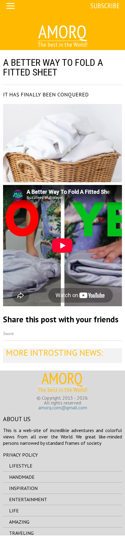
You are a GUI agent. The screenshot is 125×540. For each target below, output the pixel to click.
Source (8, 333)
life (14, 510)
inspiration (23, 488)
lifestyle (20, 465)
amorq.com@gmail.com (62, 407)
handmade (22, 477)
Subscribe (105, 5)
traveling (21, 533)
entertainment (28, 499)
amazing (19, 521)
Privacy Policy (20, 454)
